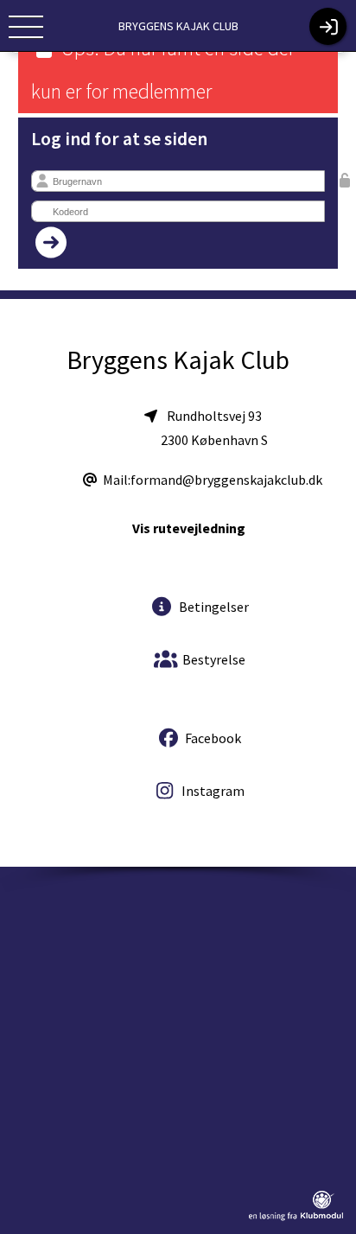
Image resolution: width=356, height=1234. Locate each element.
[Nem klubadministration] (296, 1218)
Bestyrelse (212, 659)
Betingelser (212, 606)
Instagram (212, 790)
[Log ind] (327, 26)
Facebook (211, 738)
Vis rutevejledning (188, 528)
